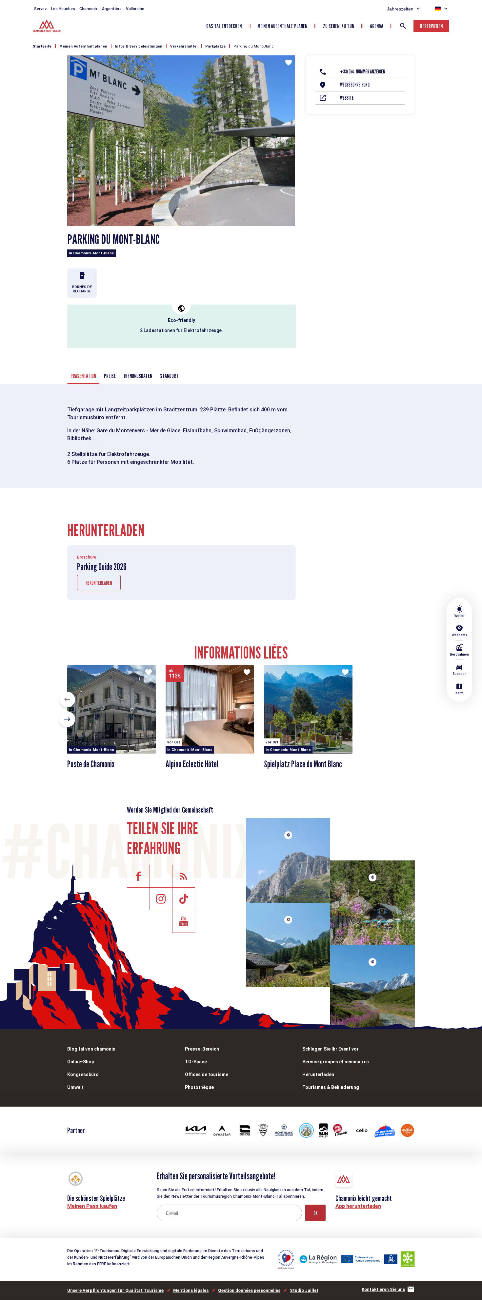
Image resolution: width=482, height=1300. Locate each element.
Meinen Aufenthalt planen (282, 26)
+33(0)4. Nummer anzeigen (362, 72)
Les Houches (63, 9)
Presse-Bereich (202, 1049)
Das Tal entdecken (224, 26)
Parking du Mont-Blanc (253, 46)
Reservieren (431, 26)
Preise (110, 375)
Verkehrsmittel (183, 46)
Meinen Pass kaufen (92, 1206)
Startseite (42, 46)
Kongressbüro (83, 1074)
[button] (67, 699)
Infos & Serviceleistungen (138, 46)
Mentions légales (191, 1290)
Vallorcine (135, 9)
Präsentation (83, 375)
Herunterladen (99, 583)
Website (347, 98)
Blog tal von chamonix (91, 1049)
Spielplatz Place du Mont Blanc (303, 764)
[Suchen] (403, 26)
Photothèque (199, 1087)
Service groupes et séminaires (335, 1061)
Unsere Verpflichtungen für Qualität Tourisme (115, 1290)
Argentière (112, 9)
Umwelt (75, 1087)
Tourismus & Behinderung (330, 1087)
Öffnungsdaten (138, 375)
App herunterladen (358, 1206)
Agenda (376, 26)
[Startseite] (47, 26)
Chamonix (88, 9)
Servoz (40, 9)
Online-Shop (80, 1061)
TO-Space (196, 1061)
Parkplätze (215, 46)
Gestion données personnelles (249, 1290)
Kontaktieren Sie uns (383, 1289)
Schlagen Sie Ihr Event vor (330, 1049)
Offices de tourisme (206, 1074)
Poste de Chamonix (90, 764)
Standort (169, 375)
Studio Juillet (304, 1290)
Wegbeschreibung (355, 85)
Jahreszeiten (400, 8)
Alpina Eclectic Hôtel (192, 764)
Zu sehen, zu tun (338, 26)
